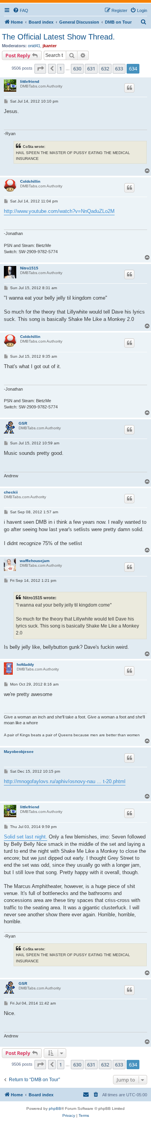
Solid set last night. (25, 837)
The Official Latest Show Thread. (58, 37)
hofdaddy (25, 664)
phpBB (55, 1108)
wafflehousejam (35, 561)
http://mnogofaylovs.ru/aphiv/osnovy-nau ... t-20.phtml (64, 781)
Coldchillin (30, 181)
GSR (23, 423)
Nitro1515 (29, 268)
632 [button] (105, 68)
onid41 (34, 45)
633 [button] (119, 68)
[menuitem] (20, 10)
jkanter (50, 45)
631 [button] (91, 68)
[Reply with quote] (129, 88)
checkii (11, 492)
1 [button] (60, 68)
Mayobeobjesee (19, 751)
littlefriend (29, 81)
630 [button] (77, 68)
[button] (40, 68)
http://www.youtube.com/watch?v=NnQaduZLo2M (59, 211)
